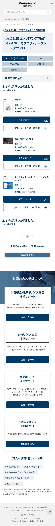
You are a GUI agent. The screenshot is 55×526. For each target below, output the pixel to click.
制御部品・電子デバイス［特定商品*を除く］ (22, 466)
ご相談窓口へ (27, 443)
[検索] (48, 12)
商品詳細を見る (27, 255)
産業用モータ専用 (12, 483)
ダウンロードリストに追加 (31, 128)
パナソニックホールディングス (36, 511)
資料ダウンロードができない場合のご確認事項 (24, 30)
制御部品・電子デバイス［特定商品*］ (19, 472)
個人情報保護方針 (42, 507)
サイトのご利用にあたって (24, 507)
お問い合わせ (27, 317)
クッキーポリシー (17, 511)
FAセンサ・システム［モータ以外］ (18, 478)
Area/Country (29, 515)
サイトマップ (8, 507)
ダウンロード (24, 120)
